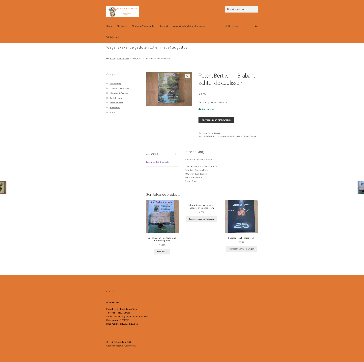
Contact (164, 25)
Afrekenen (122, 25)
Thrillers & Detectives (119, 88)
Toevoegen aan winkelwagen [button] (201, 219)
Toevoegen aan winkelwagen (216, 119)
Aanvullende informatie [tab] (157, 162)
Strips (112, 112)
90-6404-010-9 (209, 136)
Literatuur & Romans (119, 93)
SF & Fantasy (115, 83)
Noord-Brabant (123, 58)
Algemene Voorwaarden (143, 25)
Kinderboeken (116, 98)
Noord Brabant (250, 136)
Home (109, 25)
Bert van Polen (236, 136)
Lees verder (162, 251)
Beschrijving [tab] (152, 153)
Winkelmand (112, 37)
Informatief (115, 107)
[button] (187, 76)
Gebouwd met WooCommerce (120, 345)
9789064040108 (222, 136)
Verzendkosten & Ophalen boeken (189, 25)
